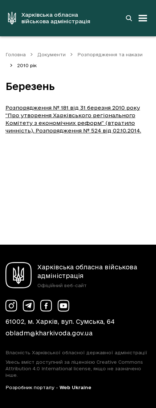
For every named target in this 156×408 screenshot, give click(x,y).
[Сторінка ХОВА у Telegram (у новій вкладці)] (28, 305)
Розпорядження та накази (110, 54)
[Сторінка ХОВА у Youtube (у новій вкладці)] (63, 305)
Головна (15, 54)
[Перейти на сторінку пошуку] (128, 18)
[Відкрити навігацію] (143, 18)
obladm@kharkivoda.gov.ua (49, 333)
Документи (51, 54)
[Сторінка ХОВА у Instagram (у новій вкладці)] (11, 305)
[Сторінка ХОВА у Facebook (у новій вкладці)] (46, 305)
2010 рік (27, 65)
